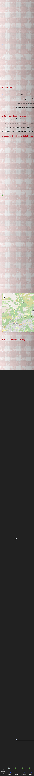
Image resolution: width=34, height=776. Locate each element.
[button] (4, 295)
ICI (18, 123)
